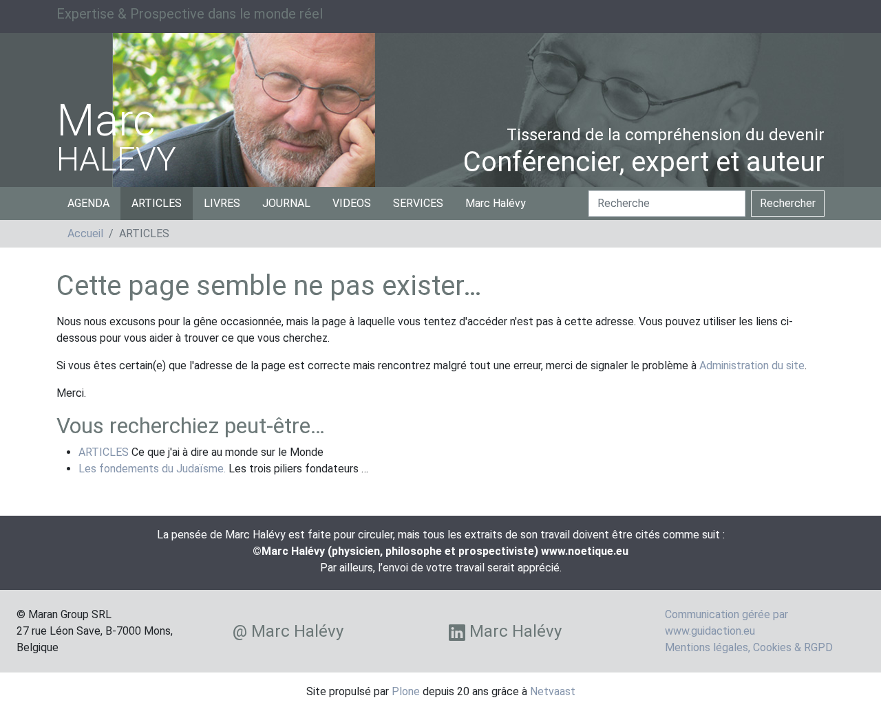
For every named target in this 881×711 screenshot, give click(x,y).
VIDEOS (351, 203)
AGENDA (88, 203)
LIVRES (222, 203)
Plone (406, 691)
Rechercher (788, 203)
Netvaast (552, 691)
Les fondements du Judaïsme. (152, 468)
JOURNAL (286, 203)
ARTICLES (156, 203)
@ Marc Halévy (288, 631)
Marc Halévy (495, 203)
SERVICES (418, 203)
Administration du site (752, 365)
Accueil (85, 233)
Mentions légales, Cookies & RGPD (749, 647)
